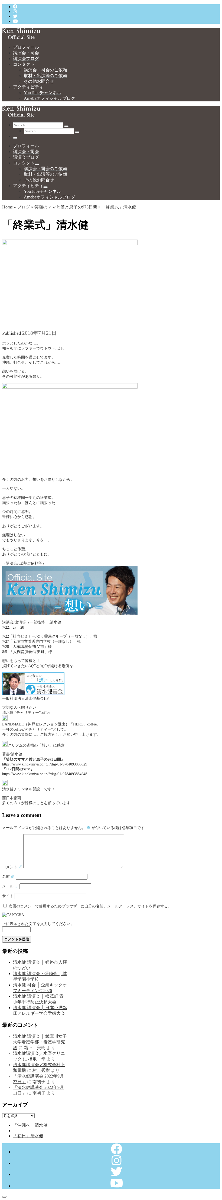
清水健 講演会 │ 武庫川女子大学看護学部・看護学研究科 (40, 1042)
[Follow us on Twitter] (15, 16)
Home (7, 207)
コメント (12, 867)
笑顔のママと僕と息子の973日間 (65, 207)
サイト (8, 896)
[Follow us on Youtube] (15, 21)
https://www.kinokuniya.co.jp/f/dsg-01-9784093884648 (44, 774)
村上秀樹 (41, 1070)
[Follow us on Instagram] (15, 11)
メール (10, 886)
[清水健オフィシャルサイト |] (21, 37)
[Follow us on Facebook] (15, 6)
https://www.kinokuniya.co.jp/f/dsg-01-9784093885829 (44, 764)
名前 (8, 876)
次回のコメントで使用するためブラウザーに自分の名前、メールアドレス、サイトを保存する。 (90, 906)
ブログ (23, 207)
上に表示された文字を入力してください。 (38, 923)
